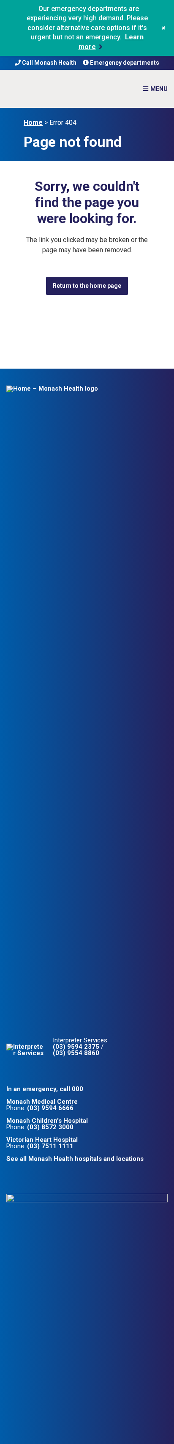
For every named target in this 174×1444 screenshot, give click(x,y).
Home (33, 122)
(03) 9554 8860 (76, 1053)
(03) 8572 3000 (50, 1127)
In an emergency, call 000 (44, 1089)
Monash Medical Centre (42, 1101)
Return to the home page (87, 285)
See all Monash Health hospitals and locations (75, 1159)
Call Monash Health (48, 62)
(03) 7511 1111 (50, 1146)
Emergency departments (124, 62)
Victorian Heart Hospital (42, 1140)
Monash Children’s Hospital (47, 1120)
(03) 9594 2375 (76, 1046)
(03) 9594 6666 (50, 1108)
